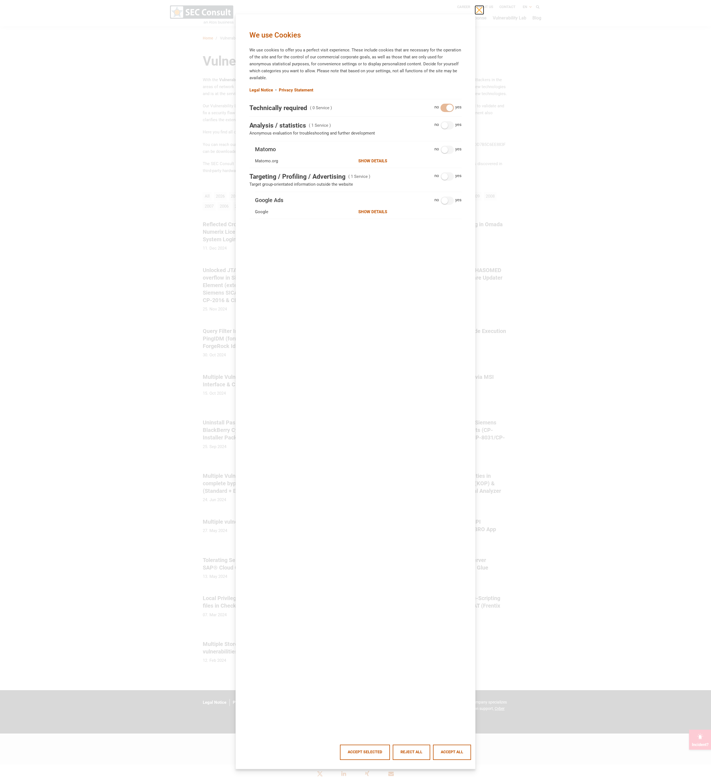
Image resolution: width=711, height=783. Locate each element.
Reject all (411, 752)
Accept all (452, 752)
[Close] (479, 10)
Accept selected (365, 752)
